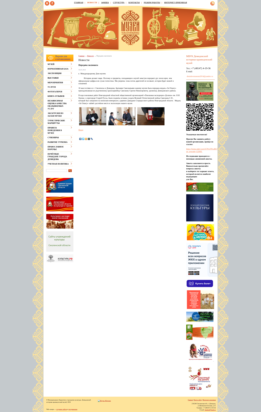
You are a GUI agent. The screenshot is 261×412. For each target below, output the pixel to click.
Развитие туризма (57, 142)
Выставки (53, 78)
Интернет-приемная (175, 3)
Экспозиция (54, 73)
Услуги (52, 87)
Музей (51, 64)
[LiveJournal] (91, 139)
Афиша (105, 3)
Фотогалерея (55, 92)
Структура (118, 3)
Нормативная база (58, 69)
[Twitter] (83, 139)
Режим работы (152, 3)
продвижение (73, 409)
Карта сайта (198, 400)
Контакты (134, 3)
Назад (80, 130)
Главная (78, 3)
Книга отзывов (56, 96)
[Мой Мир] (89, 139)
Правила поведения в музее (55, 130)
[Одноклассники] (86, 139)
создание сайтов (61, 409)
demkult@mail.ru (210, 410)
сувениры (53, 138)
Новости (92, 3)
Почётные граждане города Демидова (57, 156)
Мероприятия (55, 83)
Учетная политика (58, 164)
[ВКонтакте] (80, 139)
